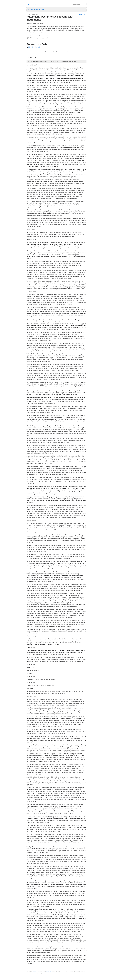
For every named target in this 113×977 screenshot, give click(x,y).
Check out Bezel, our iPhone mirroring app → (56, 51)
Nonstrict (35, 971)
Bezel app (49, 971)
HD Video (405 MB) (34, 47)
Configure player (82, 14)
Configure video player (37, 9)
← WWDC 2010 (31, 4)
